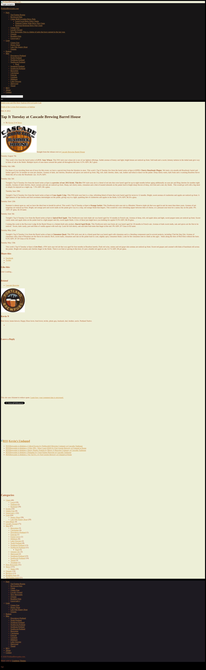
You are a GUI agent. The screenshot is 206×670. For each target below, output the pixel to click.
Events (8, 509)
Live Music (10, 522)
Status (12, 569)
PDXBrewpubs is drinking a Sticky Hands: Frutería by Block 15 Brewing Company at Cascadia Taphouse (46, 450)
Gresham (13, 77)
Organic (13, 34)
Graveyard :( (15, 38)
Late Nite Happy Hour (19, 47)
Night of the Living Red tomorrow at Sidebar (18, 107)
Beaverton (14, 71)
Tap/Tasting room (12, 578)
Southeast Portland (17, 66)
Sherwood (14, 84)
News (19, 123)
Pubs (7, 13)
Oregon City (15, 552)
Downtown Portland (18, 56)
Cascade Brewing (12, 285)
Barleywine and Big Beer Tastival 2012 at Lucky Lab (21, 103)
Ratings (8, 51)
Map (7, 53)
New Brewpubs (37, 32)
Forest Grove (15, 537)
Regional (28, 25)
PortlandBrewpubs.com (10, 9)
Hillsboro (14, 79)
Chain (23, 19)
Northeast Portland (17, 60)
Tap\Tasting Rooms (17, 15)
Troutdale (14, 563)
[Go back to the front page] (21, 2)
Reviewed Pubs (16, 17)
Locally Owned (16, 30)
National (30, 23)
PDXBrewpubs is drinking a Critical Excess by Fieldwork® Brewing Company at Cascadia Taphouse (44, 446)
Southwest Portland (17, 69)
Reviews (9, 573)
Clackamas (14, 73)
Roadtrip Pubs (15, 36)
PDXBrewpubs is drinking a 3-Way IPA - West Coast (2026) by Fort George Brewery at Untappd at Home (46, 448)
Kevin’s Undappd (19, 441)
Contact (9, 92)
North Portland (16, 58)
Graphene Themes (19, 661)
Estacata (13, 75)
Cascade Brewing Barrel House (73, 152)
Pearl (17, 64)
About (8, 90)
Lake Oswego (15, 81)
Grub (8, 41)
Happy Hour (15, 45)
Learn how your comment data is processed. (47, 398)
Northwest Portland (17, 62)
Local (27, 21)
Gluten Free (14, 28)
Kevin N (11, 123)
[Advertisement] (29, 331)
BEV (8, 88)
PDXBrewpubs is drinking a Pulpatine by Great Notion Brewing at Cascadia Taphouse (38, 452)
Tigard (12, 86)
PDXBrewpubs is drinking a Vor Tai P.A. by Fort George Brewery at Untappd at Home (39, 455)
